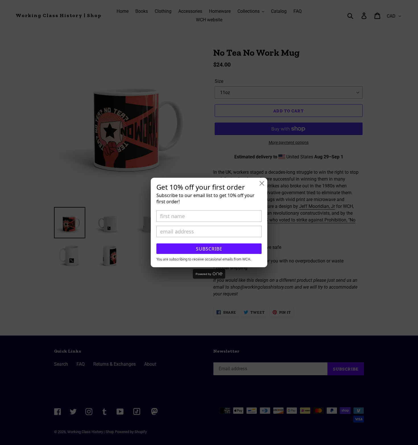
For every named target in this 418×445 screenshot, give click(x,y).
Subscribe (209, 249)
